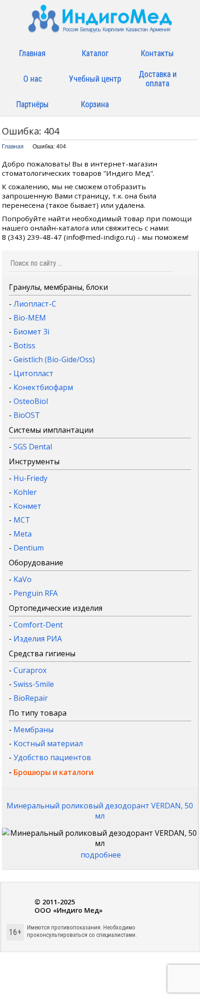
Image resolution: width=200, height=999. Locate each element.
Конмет (27, 506)
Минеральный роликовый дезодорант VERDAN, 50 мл (100, 810)
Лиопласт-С (34, 304)
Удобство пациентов (52, 757)
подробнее (100, 855)
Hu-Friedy (30, 478)
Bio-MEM (29, 318)
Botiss (24, 345)
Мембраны (33, 729)
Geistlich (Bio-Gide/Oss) (54, 359)
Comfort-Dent (38, 625)
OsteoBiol (30, 401)
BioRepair (30, 698)
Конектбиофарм (43, 387)
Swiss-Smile (33, 684)
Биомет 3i (31, 332)
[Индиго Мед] (100, 22)
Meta (22, 534)
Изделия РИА (37, 639)
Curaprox (30, 670)
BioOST (26, 415)
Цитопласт (33, 373)
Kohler (25, 492)
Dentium (28, 548)
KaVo (22, 579)
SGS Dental (32, 447)
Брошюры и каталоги (53, 772)
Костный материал (48, 743)
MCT (21, 520)
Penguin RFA (35, 593)
